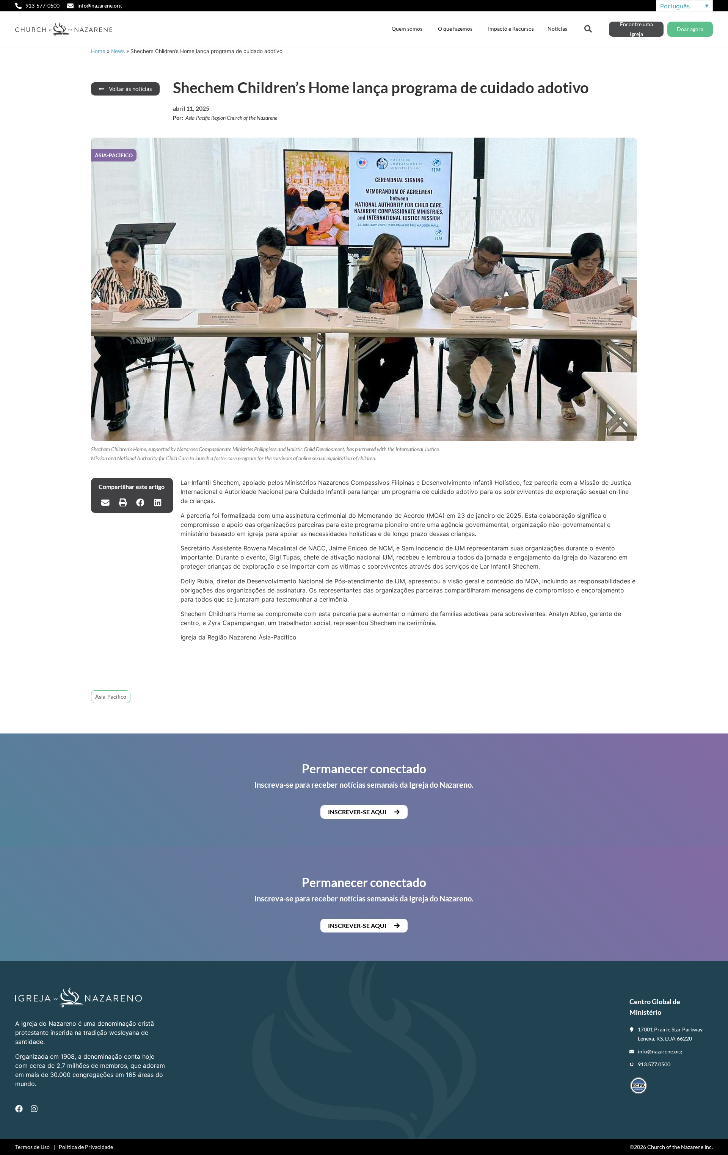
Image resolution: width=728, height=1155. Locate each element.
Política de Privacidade (86, 1147)
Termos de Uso (32, 1147)
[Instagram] (34, 1109)
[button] (105, 502)
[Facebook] (19, 1109)
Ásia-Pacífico (110, 696)
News (118, 51)
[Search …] (588, 28)
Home (98, 51)
